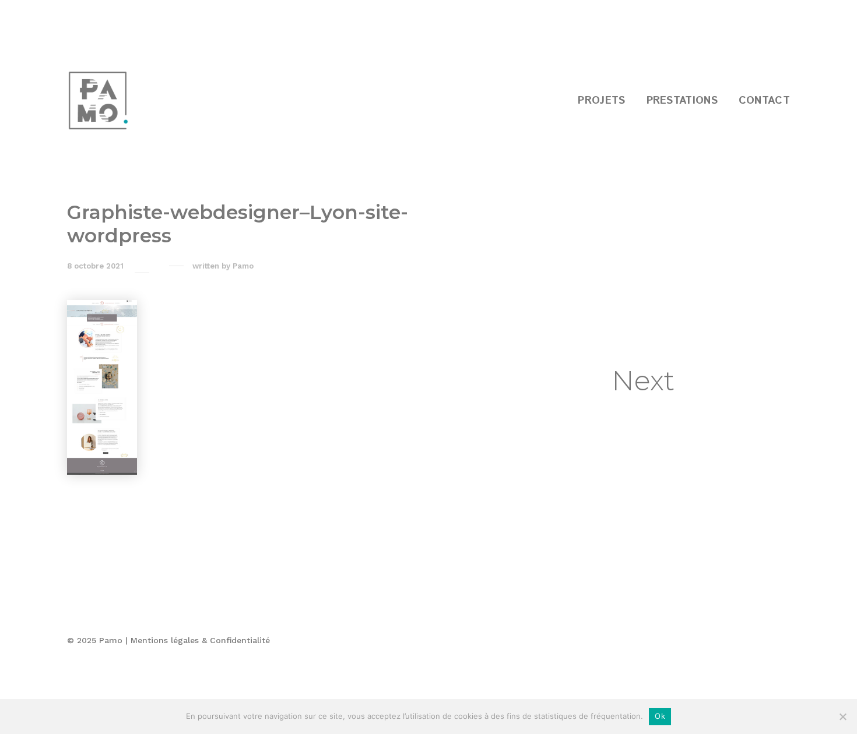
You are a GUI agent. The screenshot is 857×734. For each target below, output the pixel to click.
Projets (601, 100)
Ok (660, 716)
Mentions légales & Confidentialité (200, 640)
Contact (764, 100)
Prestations (682, 100)
